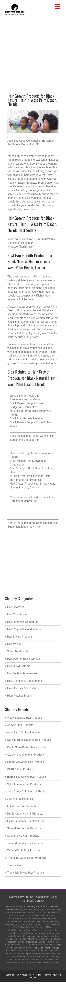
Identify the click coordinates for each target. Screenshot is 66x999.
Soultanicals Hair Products (23, 835)
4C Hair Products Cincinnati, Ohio (30, 476)
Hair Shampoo (16, 607)
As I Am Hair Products (20, 725)
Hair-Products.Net (23, 975)
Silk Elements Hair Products (24, 784)
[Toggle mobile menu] (58, 6)
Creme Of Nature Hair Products (26, 761)
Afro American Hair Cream (25, 399)
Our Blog (27, 900)
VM (34, 978)
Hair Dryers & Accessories (23, 688)
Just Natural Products (20, 798)
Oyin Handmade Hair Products (25, 821)
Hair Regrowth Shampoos (22, 621)
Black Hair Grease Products (26, 418)
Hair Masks (14, 643)
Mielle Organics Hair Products (25, 813)
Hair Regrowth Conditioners (24, 629)
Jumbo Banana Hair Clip (24, 395)
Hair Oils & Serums (18, 666)
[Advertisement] (33, 50)
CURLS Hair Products (20, 769)
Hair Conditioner (17, 614)
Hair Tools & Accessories (22, 673)
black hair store (16, 163)
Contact (39, 900)
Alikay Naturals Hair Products (24, 717)
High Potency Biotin (19, 695)
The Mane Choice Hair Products (26, 857)
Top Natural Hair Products (25, 479)
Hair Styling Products (19, 636)
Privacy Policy (15, 896)
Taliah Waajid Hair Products (23, 850)
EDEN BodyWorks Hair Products (27, 776)
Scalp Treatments (17, 651)
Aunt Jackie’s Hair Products (23, 732)
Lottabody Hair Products (21, 806)
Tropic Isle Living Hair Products (26, 872)
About (54, 896)
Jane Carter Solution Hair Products (28, 791)
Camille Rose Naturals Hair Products (29, 739)
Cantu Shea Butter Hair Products (26, 747)
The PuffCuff (14, 865)
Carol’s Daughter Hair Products (26, 754)
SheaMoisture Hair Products (24, 828)
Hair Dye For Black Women (23, 658)
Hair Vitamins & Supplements (24, 680)
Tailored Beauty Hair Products (25, 843)
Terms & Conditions (37, 896)
